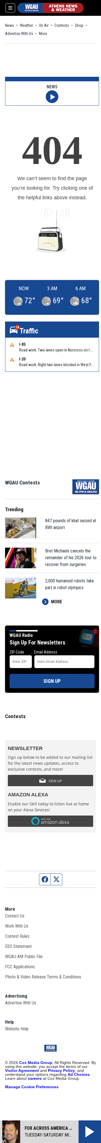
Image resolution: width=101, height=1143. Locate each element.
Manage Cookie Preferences (32, 1087)
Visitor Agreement (22, 1070)
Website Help (17, 1028)
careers (35, 1078)
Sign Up (52, 681)
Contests (61, 25)
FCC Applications (20, 966)
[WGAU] (50, 8)
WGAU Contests (22, 482)
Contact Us (14, 916)
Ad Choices (79, 1074)
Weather (26, 25)
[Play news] (52, 96)
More (43, 33)
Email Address (45, 652)
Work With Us (16, 926)
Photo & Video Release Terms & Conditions (43, 977)
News (9, 25)
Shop (79, 25)
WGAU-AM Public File (24, 956)
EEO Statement (18, 946)
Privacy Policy (61, 1070)
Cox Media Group (35, 1062)
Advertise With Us (19, 33)
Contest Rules (17, 936)
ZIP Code (17, 652)
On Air (44, 25)
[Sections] (10, 7)
